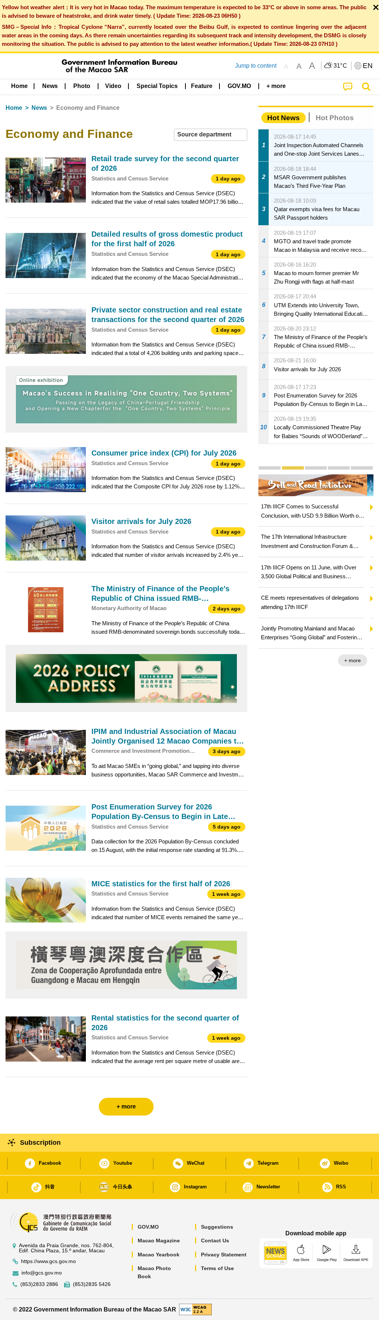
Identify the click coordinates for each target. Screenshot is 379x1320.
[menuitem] (50, 86)
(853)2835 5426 (92, 1284)
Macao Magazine (159, 1240)
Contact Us (215, 1240)
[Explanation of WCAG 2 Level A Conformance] (195, 1309)
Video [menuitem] (113, 86)
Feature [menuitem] (201, 86)
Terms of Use (217, 1268)
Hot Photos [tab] (335, 118)
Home (14, 108)
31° (340, 66)
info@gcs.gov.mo (41, 1273)
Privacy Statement (223, 1255)
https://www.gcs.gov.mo (48, 1261)
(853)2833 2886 (39, 1284)
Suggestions (217, 1227)
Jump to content (255, 65)
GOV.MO (148, 1227)
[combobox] (210, 135)
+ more (359, 660)
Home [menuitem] (19, 86)
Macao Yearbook (159, 1255)
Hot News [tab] (283, 118)
